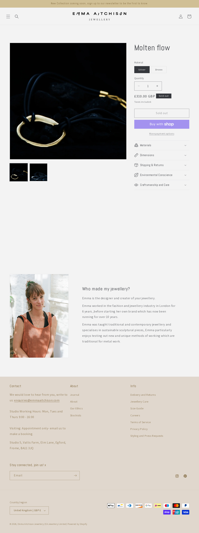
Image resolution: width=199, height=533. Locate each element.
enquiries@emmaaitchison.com (36, 400)
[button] (8, 16)
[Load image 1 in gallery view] (19, 172)
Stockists (75, 415)
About (74, 401)
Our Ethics (76, 408)
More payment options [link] (161, 133)
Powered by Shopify (77, 524)
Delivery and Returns (143, 394)
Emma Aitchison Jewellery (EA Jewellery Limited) (42, 524)
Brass (161, 70)
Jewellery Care (139, 401)
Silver (144, 70)
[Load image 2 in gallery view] (38, 172)
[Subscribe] (75, 475)
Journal (74, 394)
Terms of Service (140, 422)
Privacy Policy (139, 429)
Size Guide (136, 408)
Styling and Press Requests (146, 436)
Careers (135, 415)
